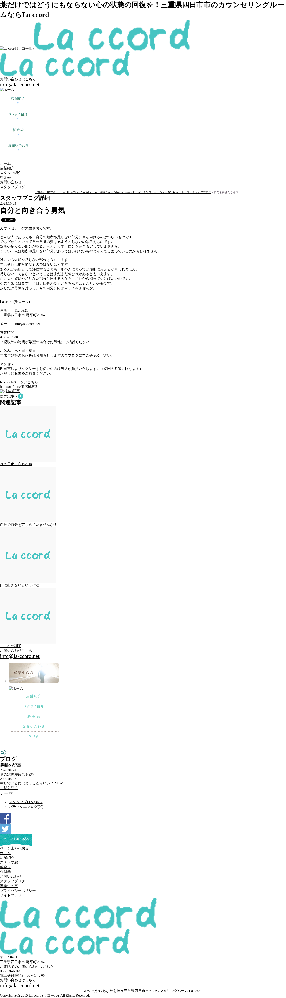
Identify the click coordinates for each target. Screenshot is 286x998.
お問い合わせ (10, 182)
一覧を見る (9, 788)
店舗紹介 (7, 168)
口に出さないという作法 (19, 585)
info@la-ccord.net (20, 84)
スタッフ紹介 (10, 173)
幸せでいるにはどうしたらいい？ (27, 783)
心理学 (5, 872)
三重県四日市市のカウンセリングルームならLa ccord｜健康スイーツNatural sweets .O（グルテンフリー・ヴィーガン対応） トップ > (113, 192)
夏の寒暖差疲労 (12, 774)
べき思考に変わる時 (16, 464)
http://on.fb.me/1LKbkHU (18, 387)
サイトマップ (10, 895)
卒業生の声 (9, 886)
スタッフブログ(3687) (26, 802)
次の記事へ (9, 396)
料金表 (5, 177)
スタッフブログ (201, 192)
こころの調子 (10, 646)
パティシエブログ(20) (26, 807)
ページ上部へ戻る (14, 848)
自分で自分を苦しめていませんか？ (28, 525)
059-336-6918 (10, 971)
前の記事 (13, 391)
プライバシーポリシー (18, 890)
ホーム (5, 163)
